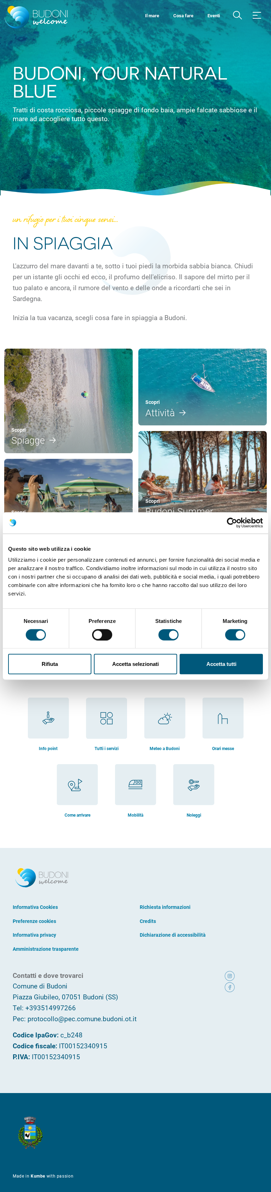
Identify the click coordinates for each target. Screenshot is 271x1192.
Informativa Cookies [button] (35, 907)
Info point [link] (48, 748)
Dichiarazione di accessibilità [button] (173, 934)
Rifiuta (50, 664)
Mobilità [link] (135, 814)
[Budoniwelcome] (35, 18)
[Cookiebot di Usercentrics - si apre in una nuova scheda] (232, 522)
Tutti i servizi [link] (107, 748)
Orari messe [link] (223, 748)
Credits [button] (148, 921)
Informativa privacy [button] (34, 934)
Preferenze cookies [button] (34, 921)
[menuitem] (152, 15)
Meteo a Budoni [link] (165, 748)
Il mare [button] (152, 15)
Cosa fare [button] (183, 15)
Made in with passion (43, 1176)
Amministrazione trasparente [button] (46, 949)
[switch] (102, 634)
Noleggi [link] (194, 814)
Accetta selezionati (135, 664)
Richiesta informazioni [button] (165, 907)
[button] (237, 15)
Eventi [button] (213, 15)
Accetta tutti (221, 664)
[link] (239, 975)
